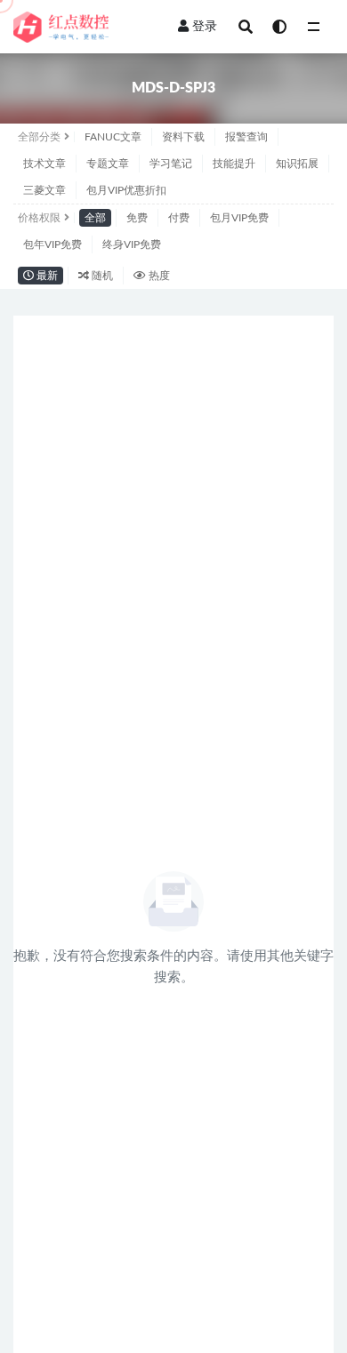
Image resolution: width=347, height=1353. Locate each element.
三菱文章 (44, 190)
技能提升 (234, 163)
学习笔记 (170, 163)
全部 (95, 217)
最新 (46, 275)
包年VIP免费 (52, 244)
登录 (204, 26)
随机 (101, 275)
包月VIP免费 (239, 217)
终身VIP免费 (131, 244)
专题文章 (107, 163)
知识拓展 (297, 163)
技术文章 (44, 163)
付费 (179, 217)
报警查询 (246, 137)
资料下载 (183, 137)
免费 (137, 217)
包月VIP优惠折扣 (126, 190)
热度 (158, 275)
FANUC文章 (113, 137)
